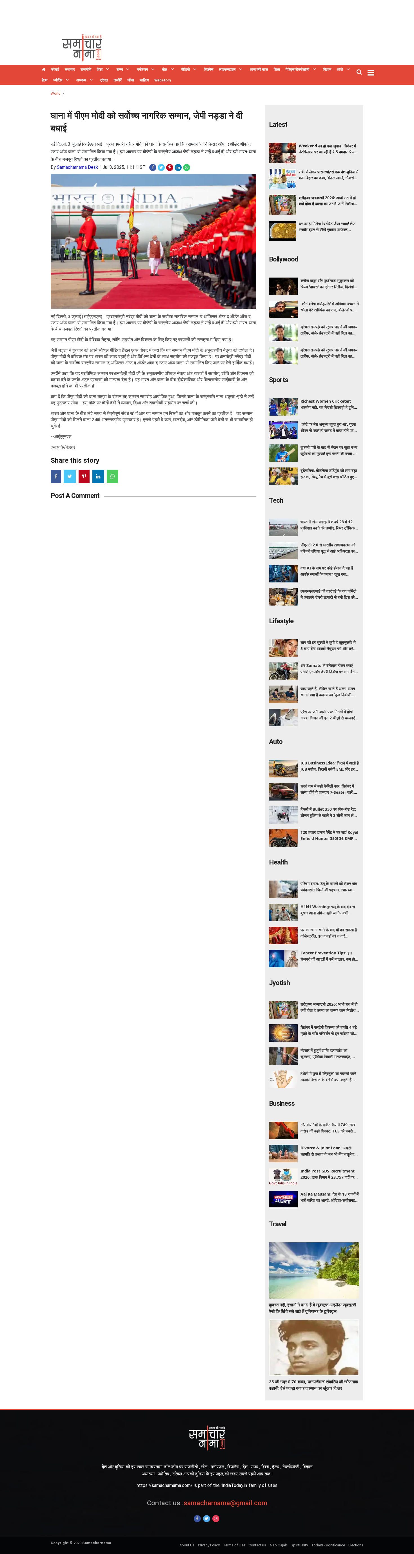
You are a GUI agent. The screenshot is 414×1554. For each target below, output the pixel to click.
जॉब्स (130, 80)
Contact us (257, 1545)
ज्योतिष (57, 80)
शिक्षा (277, 69)
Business (282, 1103)
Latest (278, 124)
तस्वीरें (118, 80)
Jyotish (279, 983)
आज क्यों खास (259, 69)
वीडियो (185, 69)
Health (278, 862)
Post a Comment (75, 496)
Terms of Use (234, 1545)
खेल (164, 69)
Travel (277, 1224)
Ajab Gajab (278, 1545)
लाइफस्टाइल (227, 69)
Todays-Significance (328, 1545)
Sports (278, 380)
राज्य (120, 69)
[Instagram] (215, 1518)
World (56, 93)
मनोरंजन (142, 69)
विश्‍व (100, 69)
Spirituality (299, 1545)
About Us (187, 1545)
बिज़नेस (208, 69)
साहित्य (144, 80)
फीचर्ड (55, 69)
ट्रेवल (104, 80)
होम (44, 70)
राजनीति (86, 69)
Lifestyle (281, 621)
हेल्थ (45, 80)
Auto (275, 742)
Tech (276, 500)
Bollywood (283, 259)
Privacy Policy (209, 1545)
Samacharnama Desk (77, 167)
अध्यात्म (81, 80)
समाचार (70, 69)
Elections (355, 1545)
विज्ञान (327, 69)
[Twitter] (206, 1518)
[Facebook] (197, 1518)
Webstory (162, 80)
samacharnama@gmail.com (207, 1503)
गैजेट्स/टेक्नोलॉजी (297, 69)
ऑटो (340, 69)
